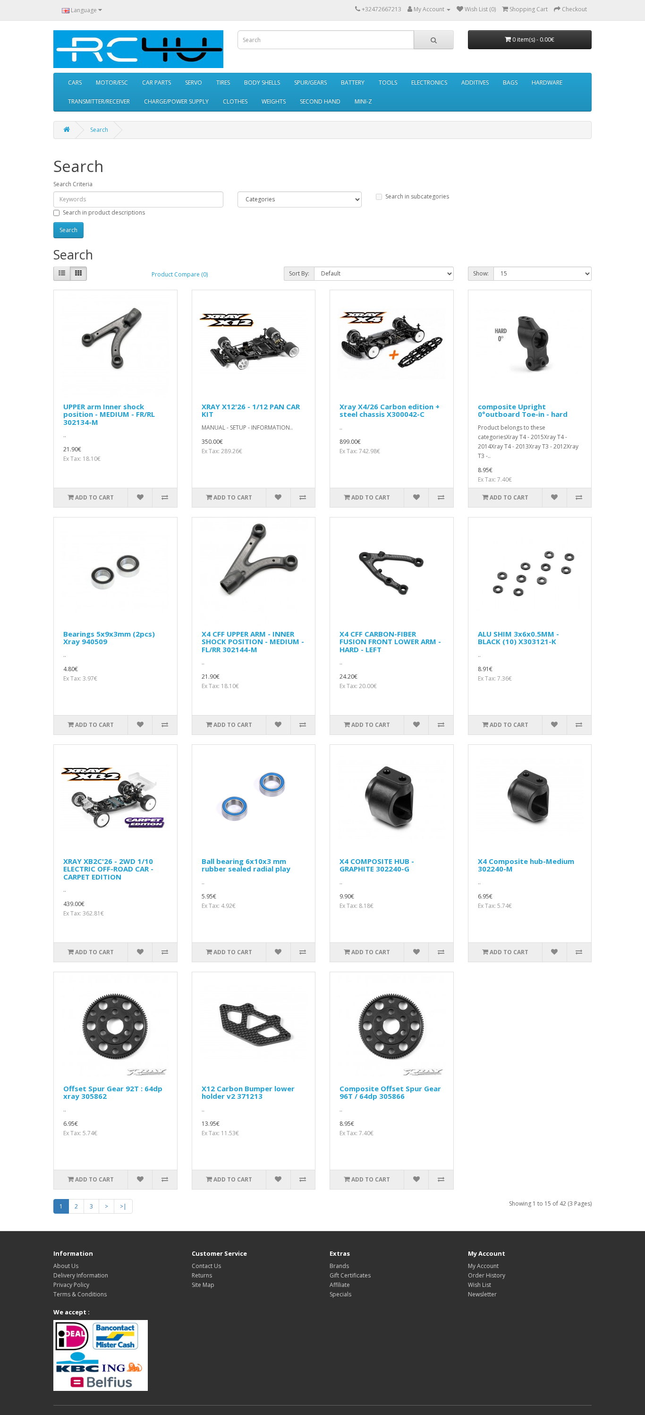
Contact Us (206, 1266)
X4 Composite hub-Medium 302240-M (526, 865)
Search (99, 130)
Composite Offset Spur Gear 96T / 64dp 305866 (390, 1092)
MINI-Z (363, 101)
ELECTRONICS (429, 82)
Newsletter (482, 1294)
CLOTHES (235, 101)
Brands (339, 1266)
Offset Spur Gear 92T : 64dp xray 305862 (112, 1092)
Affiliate (340, 1285)
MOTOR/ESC (112, 82)
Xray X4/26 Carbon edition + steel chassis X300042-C (389, 410)
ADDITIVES (475, 82)
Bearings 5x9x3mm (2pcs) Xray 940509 (109, 638)
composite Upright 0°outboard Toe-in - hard (523, 410)
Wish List (479, 1285)
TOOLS (388, 82)
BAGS (510, 82)
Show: (481, 273)
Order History (486, 1275)
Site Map (203, 1285)
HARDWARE (547, 82)
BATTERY (353, 82)
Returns (202, 1275)
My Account (483, 1266)
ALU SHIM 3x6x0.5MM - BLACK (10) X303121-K (518, 638)
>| (123, 1206)
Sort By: (299, 273)
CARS (75, 82)
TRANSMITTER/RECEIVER (99, 101)
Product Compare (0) (180, 274)
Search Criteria (73, 184)
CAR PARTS (156, 82)
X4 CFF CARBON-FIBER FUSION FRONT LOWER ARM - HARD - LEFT (390, 641)
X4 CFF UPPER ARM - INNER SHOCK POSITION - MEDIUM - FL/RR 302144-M (253, 641)
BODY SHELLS (262, 82)
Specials (340, 1294)
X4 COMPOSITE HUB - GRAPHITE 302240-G (376, 865)
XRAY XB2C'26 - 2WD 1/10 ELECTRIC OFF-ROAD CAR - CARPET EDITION (108, 868)
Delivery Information (80, 1275)
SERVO (193, 82)
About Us (65, 1266)
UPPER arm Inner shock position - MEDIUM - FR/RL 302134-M (109, 414)
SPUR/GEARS (310, 82)
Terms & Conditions (80, 1294)
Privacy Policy (71, 1285)
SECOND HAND (320, 101)
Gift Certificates (350, 1275)
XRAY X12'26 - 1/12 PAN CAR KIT (251, 410)
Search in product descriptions (104, 212)
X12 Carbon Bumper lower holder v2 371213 (248, 1092)
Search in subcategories (417, 196)
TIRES (223, 82)
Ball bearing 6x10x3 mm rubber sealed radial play (246, 865)
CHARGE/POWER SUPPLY (176, 101)
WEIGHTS (274, 101)
